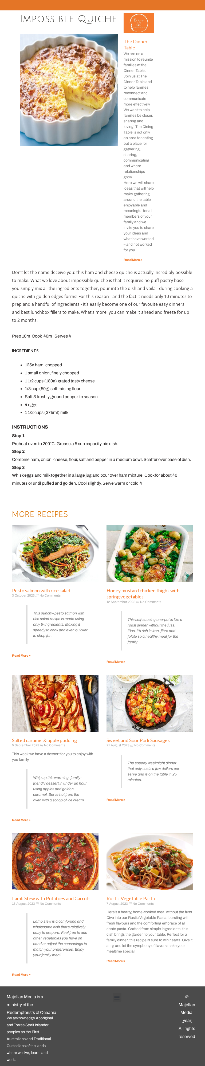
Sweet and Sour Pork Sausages (138, 740)
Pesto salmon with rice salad (41, 590)
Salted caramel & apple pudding (44, 740)
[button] (117, 997)
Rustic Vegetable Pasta (131, 898)
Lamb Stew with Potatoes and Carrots (51, 898)
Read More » (133, 260)
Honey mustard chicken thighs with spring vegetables (143, 593)
